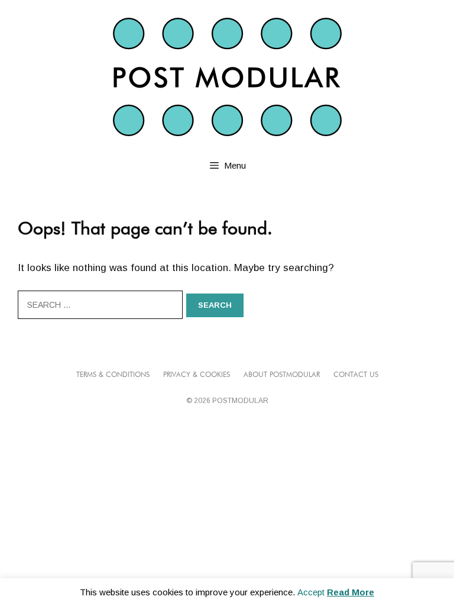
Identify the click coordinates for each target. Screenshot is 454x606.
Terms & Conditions (113, 375)
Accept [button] (311, 592)
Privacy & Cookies (196, 375)
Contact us (355, 375)
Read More (350, 592)
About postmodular (282, 375)
